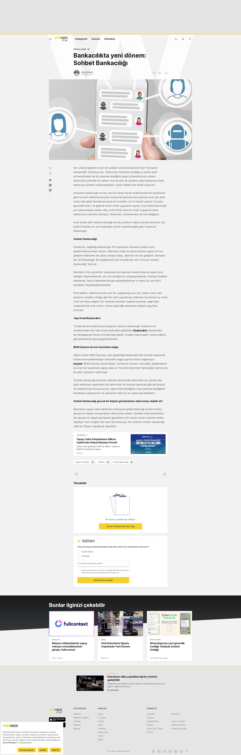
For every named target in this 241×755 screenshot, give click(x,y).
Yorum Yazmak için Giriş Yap (120, 526)
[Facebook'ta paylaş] (50, 180)
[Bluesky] (175, 751)
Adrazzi (79, 453)
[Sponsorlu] (148, 444)
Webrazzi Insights (81, 718)
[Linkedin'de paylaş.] (50, 190)
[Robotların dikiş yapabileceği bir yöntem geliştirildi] (90, 683)
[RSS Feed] (186, 751)
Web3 (100, 739)
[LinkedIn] (158, 751)
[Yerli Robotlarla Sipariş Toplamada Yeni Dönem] (120, 623)
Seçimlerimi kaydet (103, 580)
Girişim (101, 721)
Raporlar (77, 728)
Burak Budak (112, 690)
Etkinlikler (109, 39)
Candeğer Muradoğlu (159, 658)
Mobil (100, 725)
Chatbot (101, 462)
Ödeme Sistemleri (82, 462)
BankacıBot (140, 330)
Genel (103, 640)
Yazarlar (150, 718)
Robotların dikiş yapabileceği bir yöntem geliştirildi (132, 678)
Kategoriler (81, 39)
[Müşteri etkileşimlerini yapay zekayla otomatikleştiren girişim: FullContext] (71, 623)
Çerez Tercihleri (178, 721)
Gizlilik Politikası (178, 725)
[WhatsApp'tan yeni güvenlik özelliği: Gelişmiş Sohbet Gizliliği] (169, 623)
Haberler (77, 714)
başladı (77, 363)
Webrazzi (105, 658)
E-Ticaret (102, 718)
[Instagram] (169, 751)
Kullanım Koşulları (179, 728)
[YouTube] (164, 751)
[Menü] (50, 39)
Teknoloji (102, 728)
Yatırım (101, 736)
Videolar (77, 721)
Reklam (150, 725)
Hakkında (151, 714)
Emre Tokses (57, 658)
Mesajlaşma (79, 49)
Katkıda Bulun (153, 721)
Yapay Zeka (103, 732)
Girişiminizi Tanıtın (155, 728)
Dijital (100, 714)
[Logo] (61, 39)
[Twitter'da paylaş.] (50, 185)
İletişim (150, 732)
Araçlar (55, 640)
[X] (153, 751)
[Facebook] (180, 751)
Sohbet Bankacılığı (120, 462)
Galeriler (77, 725)
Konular (96, 39)
